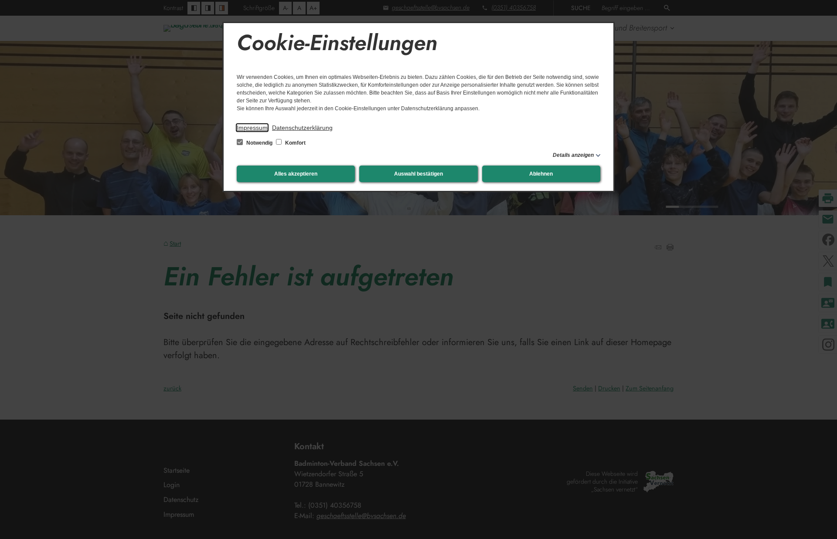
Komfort (295, 143)
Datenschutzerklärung (302, 127)
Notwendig (259, 143)
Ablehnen (541, 174)
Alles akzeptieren (295, 174)
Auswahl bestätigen (418, 174)
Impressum (252, 127)
